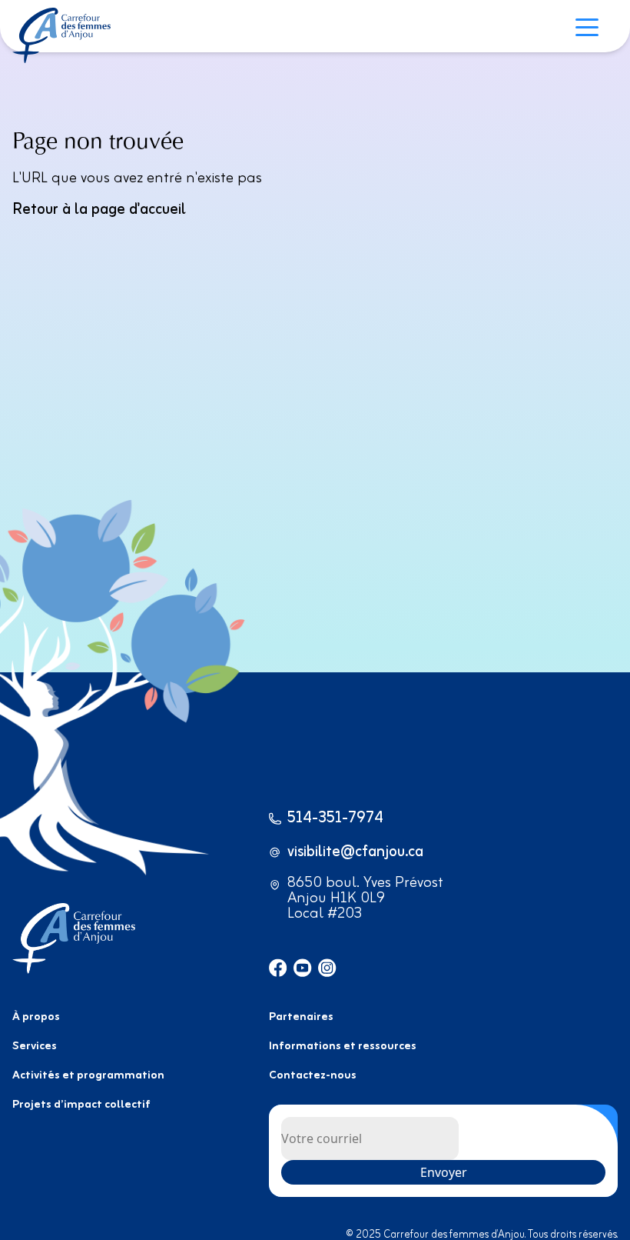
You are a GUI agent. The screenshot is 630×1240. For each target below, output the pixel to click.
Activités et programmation (88, 1075)
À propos (36, 1017)
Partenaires (301, 1017)
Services (34, 1046)
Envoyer (443, 1172)
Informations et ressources (342, 1046)
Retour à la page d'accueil (99, 209)
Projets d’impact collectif (81, 1105)
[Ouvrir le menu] (591, 29)
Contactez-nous (312, 1075)
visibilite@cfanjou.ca (355, 852)
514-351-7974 (335, 818)
